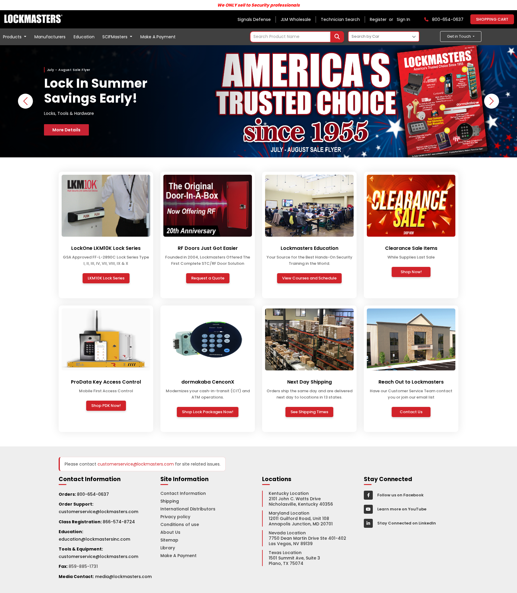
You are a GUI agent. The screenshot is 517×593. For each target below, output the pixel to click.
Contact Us (411, 412)
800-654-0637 (93, 494)
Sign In (403, 19)
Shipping (169, 501)
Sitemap (169, 540)
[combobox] (297, 36)
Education (84, 37)
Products (13, 37)
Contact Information (183, 493)
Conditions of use (179, 524)
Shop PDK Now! (106, 405)
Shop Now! (411, 272)
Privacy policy (175, 517)
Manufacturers (50, 37)
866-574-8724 (119, 522)
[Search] (337, 36)
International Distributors (187, 509)
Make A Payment (158, 37)
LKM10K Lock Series (106, 278)
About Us (170, 532)
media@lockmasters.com (123, 577)
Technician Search (340, 19)
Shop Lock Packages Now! (207, 412)
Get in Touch (459, 36)
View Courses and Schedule (309, 278)
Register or (383, 19)
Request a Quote (207, 278)
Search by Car (365, 36)
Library (167, 548)
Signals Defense (254, 19)
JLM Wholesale (296, 19)
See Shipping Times (309, 412)
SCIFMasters (115, 37)
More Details (66, 130)
